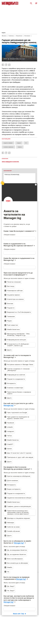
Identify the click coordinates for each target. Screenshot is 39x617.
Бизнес (4, 32)
